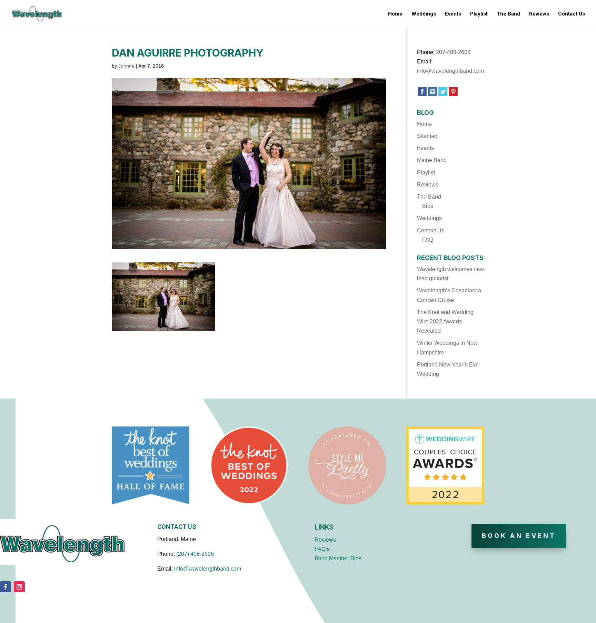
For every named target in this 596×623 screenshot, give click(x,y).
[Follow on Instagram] (19, 586)
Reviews (539, 14)
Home (395, 14)
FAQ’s (322, 549)
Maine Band (432, 160)
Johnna (126, 66)
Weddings (423, 14)
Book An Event (519, 535)
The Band (508, 14)
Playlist (479, 14)
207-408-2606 (453, 52)
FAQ (427, 240)
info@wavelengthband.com (450, 71)
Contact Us (571, 14)
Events (453, 14)
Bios (427, 206)
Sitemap (427, 136)
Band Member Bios (338, 558)
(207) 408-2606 (195, 554)
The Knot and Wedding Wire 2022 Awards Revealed (445, 321)
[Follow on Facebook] (5, 586)
